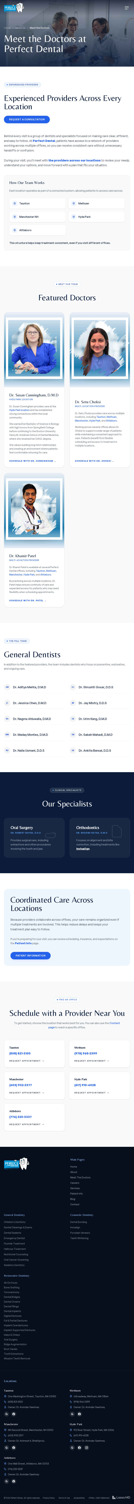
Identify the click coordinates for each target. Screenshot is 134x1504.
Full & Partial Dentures (15, 1320)
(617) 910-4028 (85, 1085)
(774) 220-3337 (20, 1117)
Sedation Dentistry (14, 1265)
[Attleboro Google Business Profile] (6, 1481)
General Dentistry (14, 1215)
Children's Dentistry (14, 1222)
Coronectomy (11, 1292)
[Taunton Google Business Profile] (6, 1414)
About (73, 1172)
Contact (74, 1204)
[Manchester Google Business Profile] (6, 1447)
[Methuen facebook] (79, 1414)
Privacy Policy (49, 1498)
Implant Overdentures (16, 1325)
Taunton (101, 416)
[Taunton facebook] (13, 1414)
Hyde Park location (19, 410)
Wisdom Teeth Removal (17, 1358)
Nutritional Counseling (16, 1254)
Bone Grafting (11, 1287)
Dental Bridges (12, 1297)
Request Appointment (25, 1061)
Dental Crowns (12, 1301)
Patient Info (23, 943)
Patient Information (30, 955)
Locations (10, 1381)
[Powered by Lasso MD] (121, 1497)
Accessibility (79, 1498)
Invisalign (75, 1227)
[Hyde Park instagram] (86, 1447)
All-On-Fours (10, 1282)
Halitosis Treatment (15, 1249)
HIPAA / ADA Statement (99, 1498)
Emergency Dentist (14, 1238)
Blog (72, 1199)
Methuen (112, 416)
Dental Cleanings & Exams (18, 1227)
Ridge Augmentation (15, 1344)
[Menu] (127, 8)
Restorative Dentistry (16, 1275)
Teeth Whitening (79, 1238)
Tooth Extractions (14, 1353)
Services (75, 1188)
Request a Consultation (27, 119)
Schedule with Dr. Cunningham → (32, 461)
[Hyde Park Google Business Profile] (72, 1447)
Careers (74, 1182)
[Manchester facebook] (13, 1447)
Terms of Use (64, 1498)
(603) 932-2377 (20, 1085)
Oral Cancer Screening (16, 1259)
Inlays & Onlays (12, 1334)
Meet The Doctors (80, 1177)
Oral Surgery (10, 1339)
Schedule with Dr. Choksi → (94, 461)
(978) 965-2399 (85, 1053)
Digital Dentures (13, 1315)
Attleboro (111, 420)
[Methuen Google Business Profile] (72, 1414)
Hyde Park (94, 420)
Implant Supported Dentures (19, 1330)
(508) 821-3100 (20, 1053)
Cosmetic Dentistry (81, 1215)
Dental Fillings (11, 1306)
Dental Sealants (12, 1232)
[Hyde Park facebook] (79, 1447)
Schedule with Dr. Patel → (27, 600)
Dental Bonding (78, 1222)
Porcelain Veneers (80, 1232)
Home (7, 27)
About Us (20, 27)
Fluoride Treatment (14, 1243)
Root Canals (10, 1349)
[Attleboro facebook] (13, 1481)
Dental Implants (12, 1311)
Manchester (81, 420)
